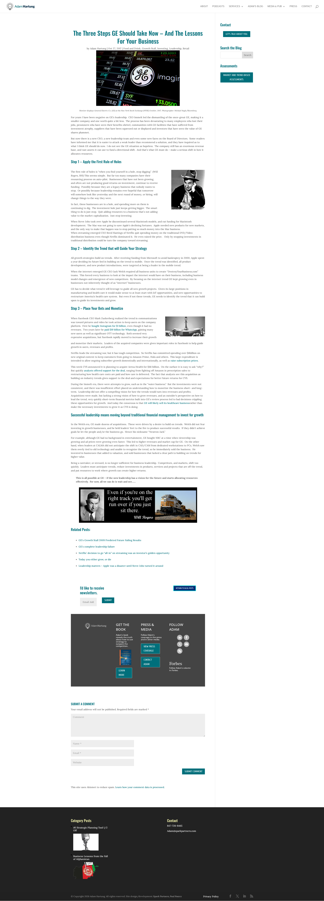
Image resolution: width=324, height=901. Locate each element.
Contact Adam (148, 662)
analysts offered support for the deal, (105, 370)
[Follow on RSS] (179, 651)
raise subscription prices (184, 360)
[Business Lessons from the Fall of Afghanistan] (86, 870)
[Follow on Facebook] (186, 637)
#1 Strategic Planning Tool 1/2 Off (90, 829)
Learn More (122, 672)
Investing (162, 48)
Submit (108, 600)
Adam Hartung (98, 48)
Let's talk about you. (237, 34)
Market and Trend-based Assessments (236, 77)
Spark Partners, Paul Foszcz (167, 896)
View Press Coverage (149, 648)
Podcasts (218, 6)
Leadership (175, 48)
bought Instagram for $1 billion (109, 325)
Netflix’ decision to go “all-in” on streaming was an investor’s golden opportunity (124, 553)
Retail (186, 48)
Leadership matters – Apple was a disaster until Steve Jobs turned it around (121, 565)
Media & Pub (274, 6)
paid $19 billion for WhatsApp (120, 329)
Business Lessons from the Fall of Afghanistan (90, 858)
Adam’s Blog (255, 6)
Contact (307, 6)
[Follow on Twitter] (179, 644)
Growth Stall (149, 48)
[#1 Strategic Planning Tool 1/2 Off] (86, 842)
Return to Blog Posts (184, 588)
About (204, 6)
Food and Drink (132, 48)
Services (234, 6)
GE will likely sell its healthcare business (167, 403)
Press (293, 6)
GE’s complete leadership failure (97, 546)
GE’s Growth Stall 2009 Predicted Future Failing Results (110, 540)
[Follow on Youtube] (186, 644)
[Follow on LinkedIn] (179, 637)
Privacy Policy (211, 896)
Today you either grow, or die (95, 559)
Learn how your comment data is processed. (140, 787)
